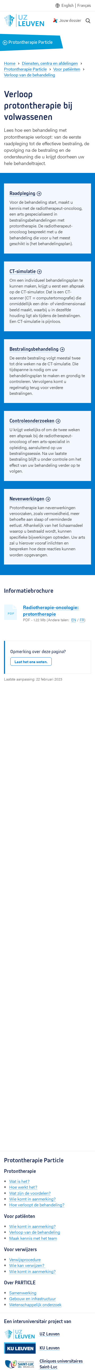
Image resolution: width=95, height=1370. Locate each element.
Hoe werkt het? (23, 1187)
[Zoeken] (88, 20)
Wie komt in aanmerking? (32, 1199)
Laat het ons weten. (31, 661)
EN (73, 619)
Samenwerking (22, 1293)
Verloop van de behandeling (34, 1232)
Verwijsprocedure (25, 1259)
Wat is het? (19, 1181)
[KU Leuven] (20, 1348)
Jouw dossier (70, 20)
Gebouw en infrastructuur (32, 1298)
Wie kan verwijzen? (27, 1265)
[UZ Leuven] (20, 1334)
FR (82, 619)
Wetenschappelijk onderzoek (35, 1304)
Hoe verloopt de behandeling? (36, 1205)
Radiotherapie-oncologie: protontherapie (51, 610)
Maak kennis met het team (33, 1238)
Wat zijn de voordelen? (30, 1193)
